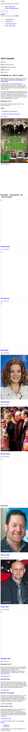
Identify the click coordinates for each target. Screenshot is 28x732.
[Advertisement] (14, 42)
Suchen (16, 15)
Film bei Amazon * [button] (5, 163)
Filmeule (3, 14)
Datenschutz (6, 726)
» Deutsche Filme (5, 690)
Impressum (6, 725)
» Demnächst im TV (5, 676)
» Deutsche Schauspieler (6, 703)
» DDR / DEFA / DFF (6, 718)
